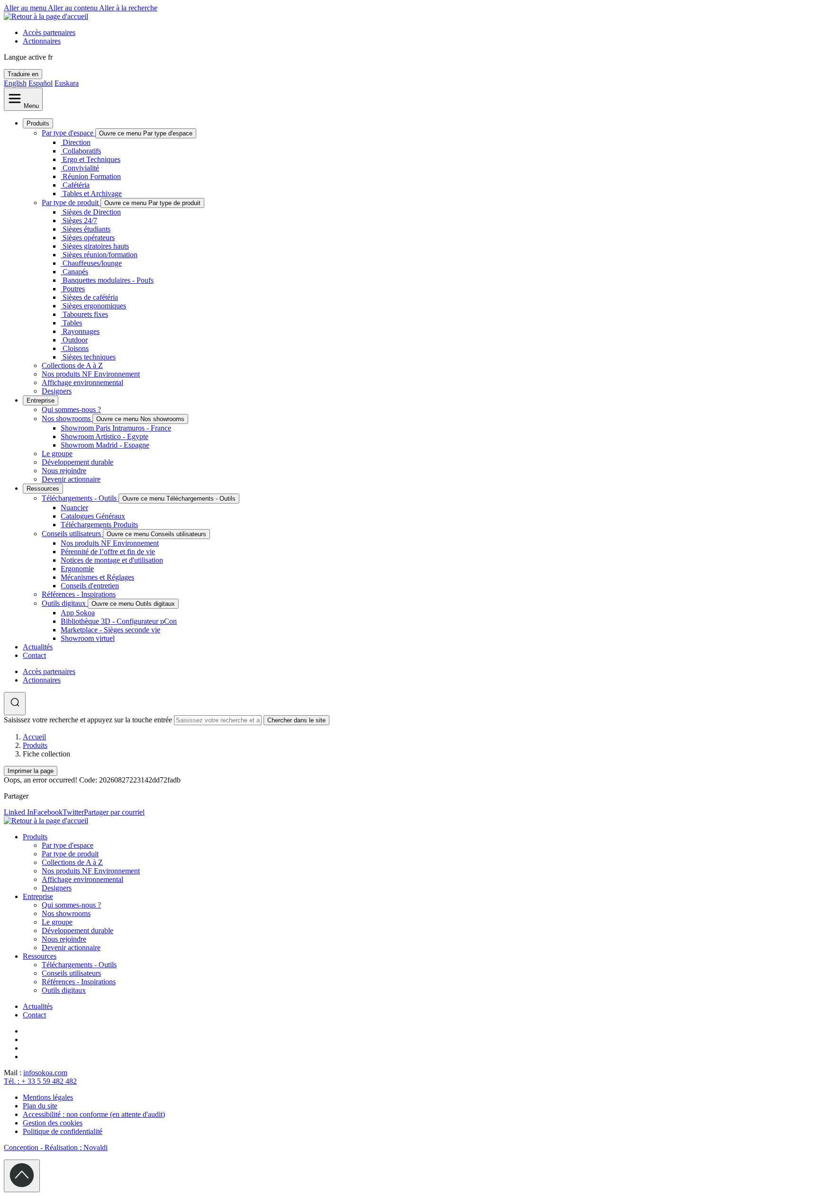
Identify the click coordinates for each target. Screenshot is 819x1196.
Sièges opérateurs (89, 238)
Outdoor (75, 340)
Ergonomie (77, 569)
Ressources (43, 488)
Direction (77, 142)
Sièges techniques (89, 357)
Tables (72, 323)
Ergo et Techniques (91, 159)
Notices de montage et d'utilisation (112, 560)
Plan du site (40, 1106)
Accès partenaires (49, 32)
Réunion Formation (92, 176)
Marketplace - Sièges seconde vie (110, 630)
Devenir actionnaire (71, 479)
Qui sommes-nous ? (71, 409)
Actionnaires (42, 41)
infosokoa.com (45, 1073)
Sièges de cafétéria (90, 297)
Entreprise (41, 400)
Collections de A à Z (72, 365)
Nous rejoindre (64, 471)
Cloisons (76, 348)
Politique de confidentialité (62, 1131)
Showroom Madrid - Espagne (105, 445)
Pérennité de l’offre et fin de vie (108, 552)
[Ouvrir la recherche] (15, 703)
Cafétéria (76, 185)
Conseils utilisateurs (72, 534)
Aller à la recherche (128, 8)
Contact (34, 655)
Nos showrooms (67, 418)
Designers (57, 391)
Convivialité (81, 168)
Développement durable (77, 462)
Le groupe (57, 454)
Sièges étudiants (86, 229)
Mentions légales (48, 1097)
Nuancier (74, 508)
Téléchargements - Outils (80, 498)
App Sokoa (78, 613)
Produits (38, 123)
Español (40, 83)
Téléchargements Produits (99, 525)
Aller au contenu (73, 8)
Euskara (67, 83)
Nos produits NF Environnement (91, 374)
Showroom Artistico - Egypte (104, 436)
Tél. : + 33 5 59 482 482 (40, 1081)
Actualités (38, 647)
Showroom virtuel (88, 638)
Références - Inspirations (79, 594)
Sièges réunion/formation (100, 255)
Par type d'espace (68, 133)
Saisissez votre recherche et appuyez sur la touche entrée (88, 720)
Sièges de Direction (92, 212)
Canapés (75, 272)
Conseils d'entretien (90, 586)
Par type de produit (71, 202)
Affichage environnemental (82, 382)
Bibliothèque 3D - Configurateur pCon (119, 621)
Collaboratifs (82, 151)
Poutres (74, 289)
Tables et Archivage (92, 193)
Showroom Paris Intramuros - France (116, 428)
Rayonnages (81, 331)
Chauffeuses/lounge (92, 263)
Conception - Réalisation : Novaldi (56, 1147)
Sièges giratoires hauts (96, 246)
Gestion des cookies (52, 1123)
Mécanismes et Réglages (97, 577)
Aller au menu (26, 8)
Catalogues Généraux (93, 516)
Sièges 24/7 (80, 220)
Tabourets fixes (85, 314)
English (15, 83)
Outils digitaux (65, 603)
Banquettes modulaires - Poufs (108, 280)
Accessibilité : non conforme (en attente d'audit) (94, 1114)
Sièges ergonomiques (94, 306)
